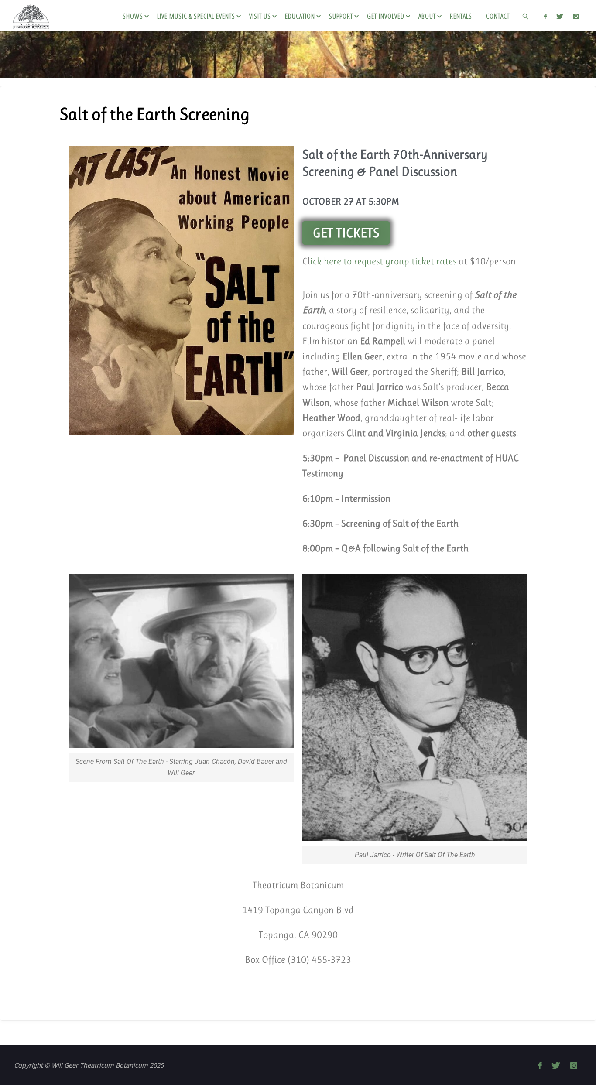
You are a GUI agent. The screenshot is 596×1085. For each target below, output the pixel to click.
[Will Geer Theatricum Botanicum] (30, 16)
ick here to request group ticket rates (383, 261)
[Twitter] (559, 16)
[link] (526, 15)
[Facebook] (545, 16)
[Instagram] (575, 16)
